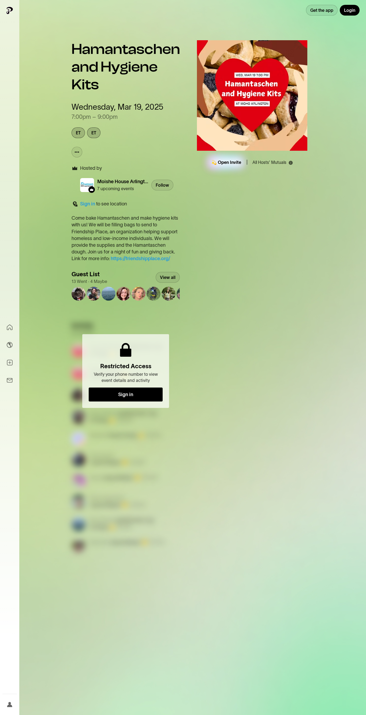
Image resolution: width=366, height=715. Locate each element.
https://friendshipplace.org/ (140, 258)
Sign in (87, 204)
